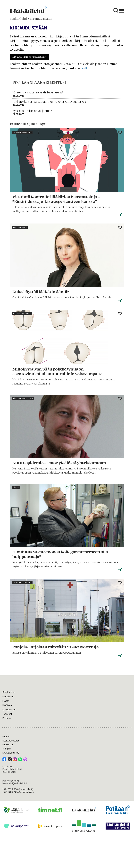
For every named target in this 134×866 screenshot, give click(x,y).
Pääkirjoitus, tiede (23, 398)
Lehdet (5, 700)
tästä (84, 68)
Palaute (5, 736)
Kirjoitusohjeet (9, 709)
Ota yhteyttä (8, 692)
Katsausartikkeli (22, 313)
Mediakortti (8, 696)
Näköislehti (7, 705)
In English (6, 748)
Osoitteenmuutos (10, 740)
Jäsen (16, 487)
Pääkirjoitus (20, 227)
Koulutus (6, 718)
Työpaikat (7, 713)
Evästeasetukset (10, 752)
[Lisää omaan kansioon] (120, 133)
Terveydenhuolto (22, 132)
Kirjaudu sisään (41, 19)
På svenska (7, 744)
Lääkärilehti (18, 19)
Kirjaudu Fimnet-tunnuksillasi (29, 56)
